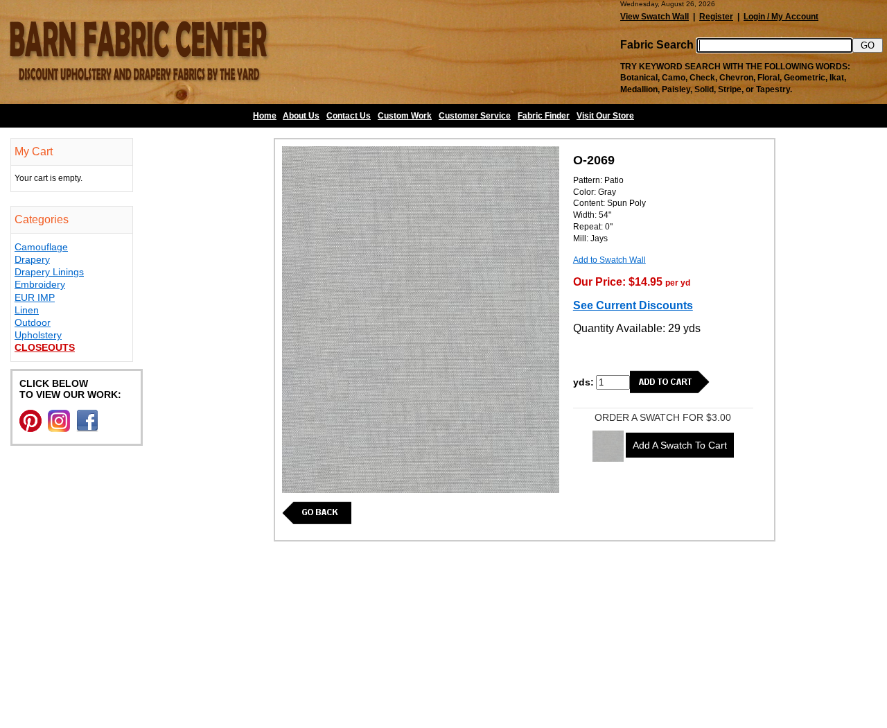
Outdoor (33, 322)
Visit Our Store (605, 116)
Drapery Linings (49, 271)
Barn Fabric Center (138, 52)
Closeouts (45, 347)
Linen (27, 309)
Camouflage (41, 246)
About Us (301, 116)
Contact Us (348, 116)
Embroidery (40, 284)
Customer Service (475, 116)
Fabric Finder (544, 116)
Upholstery (38, 334)
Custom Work (405, 116)
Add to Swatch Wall (609, 260)
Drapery (32, 259)
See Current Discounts (633, 305)
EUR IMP (35, 297)
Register (716, 16)
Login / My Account (781, 16)
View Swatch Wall (654, 16)
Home (264, 116)
